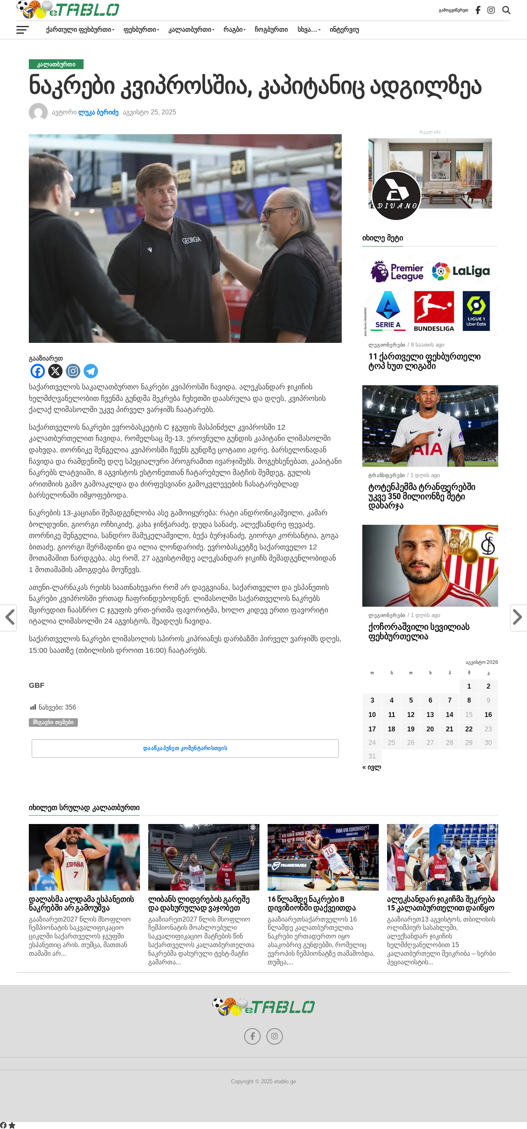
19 (411, 729)
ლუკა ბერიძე (98, 112)
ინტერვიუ (344, 29)
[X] (55, 371)
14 (449, 714)
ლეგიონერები (387, 345)
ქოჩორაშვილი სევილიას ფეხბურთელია (419, 631)
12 (411, 714)
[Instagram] (73, 371)
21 (449, 729)
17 (372, 729)
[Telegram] (91, 371)
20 (430, 729)
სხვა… (307, 29)
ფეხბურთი (140, 29)
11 (391, 714)
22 (469, 729)
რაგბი (233, 29)
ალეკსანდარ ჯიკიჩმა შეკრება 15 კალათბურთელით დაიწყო (441, 903)
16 (488, 714)
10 (372, 714)
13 (430, 714)
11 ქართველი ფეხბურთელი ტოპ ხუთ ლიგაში (424, 361)
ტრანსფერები (386, 475)
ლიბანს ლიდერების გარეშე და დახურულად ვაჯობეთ (199, 903)
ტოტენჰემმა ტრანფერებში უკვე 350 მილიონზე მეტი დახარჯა (422, 496)
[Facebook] (38, 371)
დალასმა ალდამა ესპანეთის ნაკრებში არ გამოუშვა (81, 903)
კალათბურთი (189, 29)
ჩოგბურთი (271, 29)
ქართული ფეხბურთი (78, 29)
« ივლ (371, 767)
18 (391, 729)
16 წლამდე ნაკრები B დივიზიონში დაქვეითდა (312, 903)
